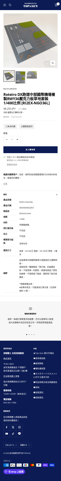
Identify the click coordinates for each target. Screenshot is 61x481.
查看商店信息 (12, 164)
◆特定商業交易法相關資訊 (45, 382)
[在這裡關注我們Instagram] (19, 427)
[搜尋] (10, 5)
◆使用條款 (38, 363)
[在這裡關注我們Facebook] (6, 427)
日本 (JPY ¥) (9, 445)
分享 (5, 183)
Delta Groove (10, 89)
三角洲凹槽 (10, 126)
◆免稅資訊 (38, 392)
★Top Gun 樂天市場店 (43, 353)
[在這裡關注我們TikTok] (13, 434)
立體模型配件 (27, 126)
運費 (9, 112)
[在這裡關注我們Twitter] (13, 427)
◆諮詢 (36, 387)
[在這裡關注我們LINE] (19, 434)
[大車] (56, 5)
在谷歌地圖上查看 (11, 376)
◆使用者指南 (39, 358)
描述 (5, 194)
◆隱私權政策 (39, 368)
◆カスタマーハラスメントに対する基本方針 (45, 375)
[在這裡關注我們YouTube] (6, 434)
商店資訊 (7, 358)
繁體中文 (23, 445)
